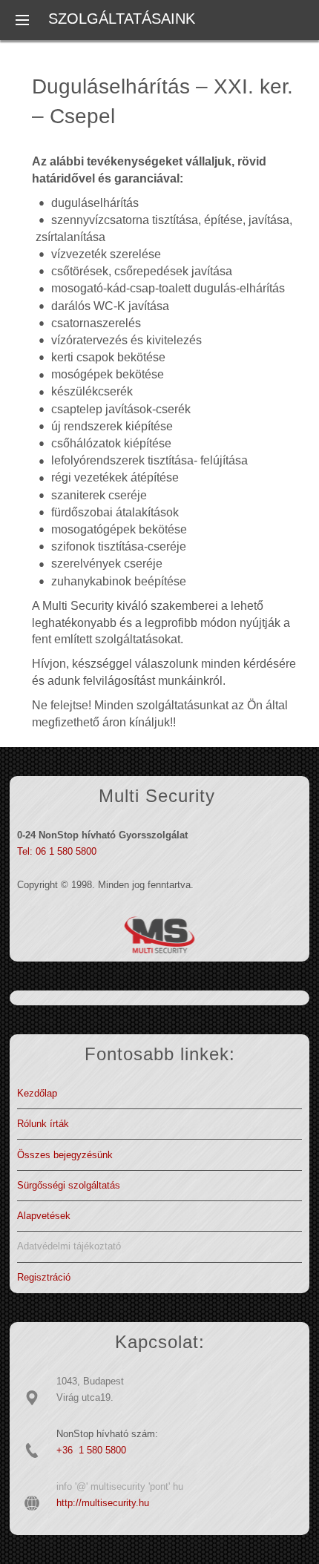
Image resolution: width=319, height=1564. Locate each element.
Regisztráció (43, 1277)
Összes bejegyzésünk (65, 1154)
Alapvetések (43, 1215)
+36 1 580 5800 (91, 1450)
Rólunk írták (43, 1123)
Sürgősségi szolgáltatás (68, 1185)
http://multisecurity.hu (102, 1502)
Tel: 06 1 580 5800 (56, 851)
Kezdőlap (37, 1093)
